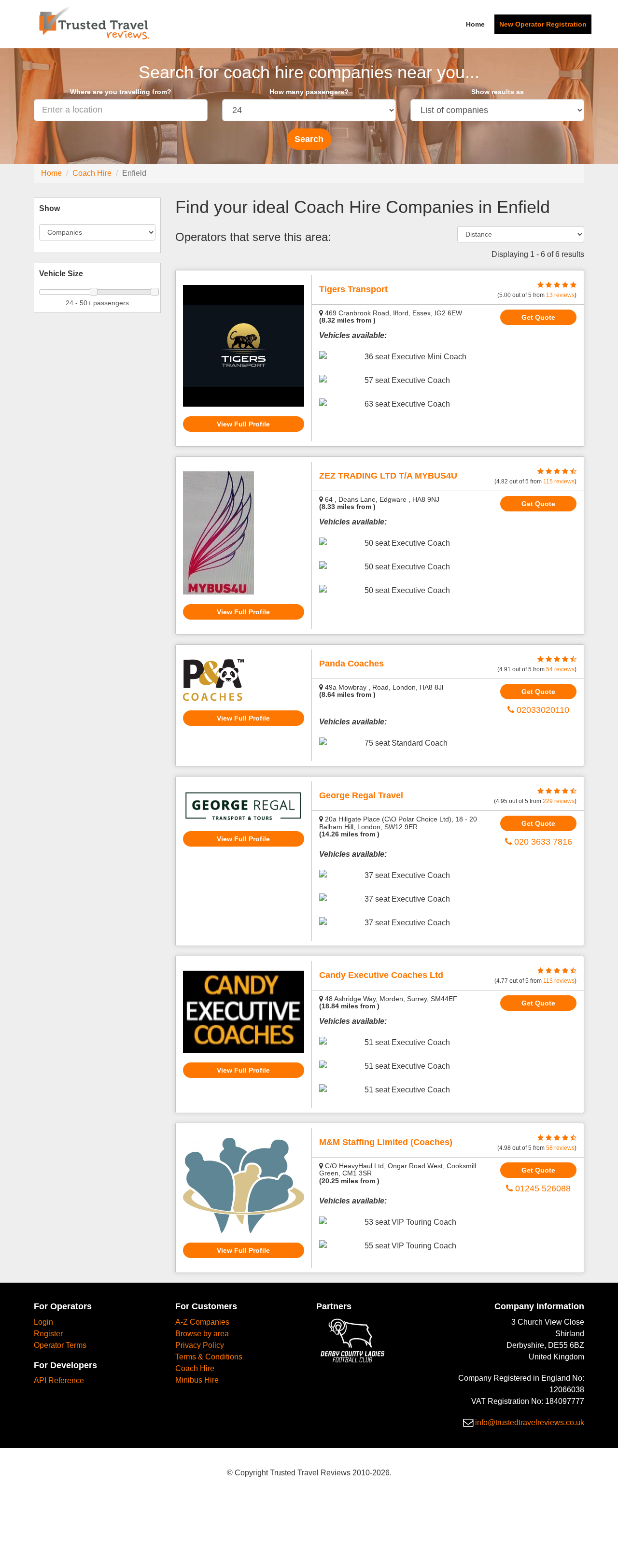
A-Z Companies (202, 1322)
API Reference (59, 1380)
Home (475, 24)
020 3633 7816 (542, 842)
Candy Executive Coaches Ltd (381, 975)
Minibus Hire (197, 1380)
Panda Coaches (351, 663)
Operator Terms (60, 1345)
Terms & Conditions (208, 1357)
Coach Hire (92, 173)
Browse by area (202, 1334)
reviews (560, 295)
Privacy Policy (199, 1345)
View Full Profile (243, 424)
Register (48, 1334)
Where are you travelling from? (120, 92)
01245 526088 (542, 1188)
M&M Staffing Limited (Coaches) (385, 1142)
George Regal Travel (361, 795)
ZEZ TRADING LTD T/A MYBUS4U (388, 476)
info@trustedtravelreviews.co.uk (529, 1422)
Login (43, 1322)
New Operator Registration (543, 24)
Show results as (497, 92)
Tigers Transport (353, 289)
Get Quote (538, 317)
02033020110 (541, 710)
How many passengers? (309, 92)
